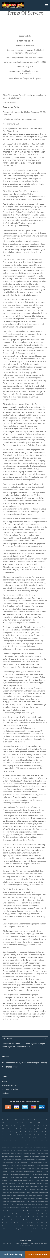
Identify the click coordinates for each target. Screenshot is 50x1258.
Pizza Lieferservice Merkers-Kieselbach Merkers (26, 1171)
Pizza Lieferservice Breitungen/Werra (37, 1207)
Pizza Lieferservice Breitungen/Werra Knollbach (26, 1204)
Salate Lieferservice (9, 1229)
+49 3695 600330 (11, 1067)
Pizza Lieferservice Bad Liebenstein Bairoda (27, 1195)
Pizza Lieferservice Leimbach (34, 1135)
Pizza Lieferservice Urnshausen (32, 1211)
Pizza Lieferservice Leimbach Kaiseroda (31, 1132)
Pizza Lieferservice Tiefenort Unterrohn (14, 1162)
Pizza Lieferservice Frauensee (25, 1214)
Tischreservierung (9, 1085)
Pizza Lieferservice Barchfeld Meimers (29, 1183)
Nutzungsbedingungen (35, 1043)
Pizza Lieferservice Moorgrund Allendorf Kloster (26, 1144)
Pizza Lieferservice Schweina (34, 1189)
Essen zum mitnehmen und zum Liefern (22, 1232)
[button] (46, 5)
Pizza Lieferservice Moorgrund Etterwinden (35, 1156)
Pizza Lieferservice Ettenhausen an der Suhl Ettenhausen (29, 1220)
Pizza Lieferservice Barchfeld (34, 1186)
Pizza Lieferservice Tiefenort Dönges (25, 1168)
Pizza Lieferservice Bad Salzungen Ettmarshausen (17, 1126)
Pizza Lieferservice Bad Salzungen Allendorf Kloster (17, 1120)
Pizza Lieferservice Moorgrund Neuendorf (36, 1147)
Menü (4, 1081)
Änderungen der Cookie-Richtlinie (16, 1046)
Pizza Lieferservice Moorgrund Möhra (15, 1150)
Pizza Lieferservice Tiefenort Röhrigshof (22, 1165)
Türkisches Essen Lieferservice (39, 1226)
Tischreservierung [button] (12, 1254)
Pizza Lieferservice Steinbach (33, 1198)
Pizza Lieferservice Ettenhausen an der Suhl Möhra (18, 1223)
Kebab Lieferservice (23, 1226)
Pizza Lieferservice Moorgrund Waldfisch (23, 1153)
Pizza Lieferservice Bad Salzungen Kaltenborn (29, 1129)
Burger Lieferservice (22, 1229)
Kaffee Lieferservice (35, 1229)
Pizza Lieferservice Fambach (12, 1211)
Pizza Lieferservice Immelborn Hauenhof (22, 1141)
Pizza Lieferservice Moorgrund (12, 1159)
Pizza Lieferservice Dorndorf (19, 1177)
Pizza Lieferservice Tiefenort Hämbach (35, 1159)
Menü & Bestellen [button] (37, 1254)
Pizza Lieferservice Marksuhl (25, 1217)
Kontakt (5, 1093)
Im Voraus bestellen (10, 1089)
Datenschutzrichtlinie (11, 1043)
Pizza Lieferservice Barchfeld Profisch (22, 1180)
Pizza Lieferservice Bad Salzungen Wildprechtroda (32, 1123)
